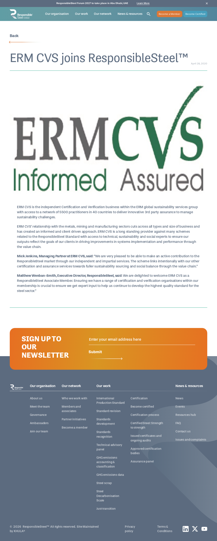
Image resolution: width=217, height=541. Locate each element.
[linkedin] (186, 529)
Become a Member (169, 14)
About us (36, 398)
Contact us (183, 431)
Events (180, 406)
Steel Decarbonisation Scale (107, 496)
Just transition (106, 509)
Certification (139, 398)
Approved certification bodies (146, 451)
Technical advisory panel (109, 447)
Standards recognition (104, 434)
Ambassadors (39, 423)
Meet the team (40, 406)
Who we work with (74, 398)
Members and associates (71, 409)
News (179, 398)
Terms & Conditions (164, 529)
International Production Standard (110, 401)
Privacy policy (130, 529)
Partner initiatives (74, 419)
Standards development (105, 422)
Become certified (142, 406)
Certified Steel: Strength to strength (147, 425)
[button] (57, 14)
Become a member (75, 427)
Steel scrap (104, 483)
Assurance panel (142, 461)
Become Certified (195, 14)
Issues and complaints (190, 439)
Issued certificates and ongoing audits (146, 438)
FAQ (178, 423)
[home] (21, 14)
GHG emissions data (110, 475)
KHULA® (19, 531)
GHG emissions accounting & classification (106, 462)
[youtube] (204, 529)
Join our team (39, 431)
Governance (38, 415)
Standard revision (108, 411)
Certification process (145, 415)
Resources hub (185, 415)
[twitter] (195, 528)
